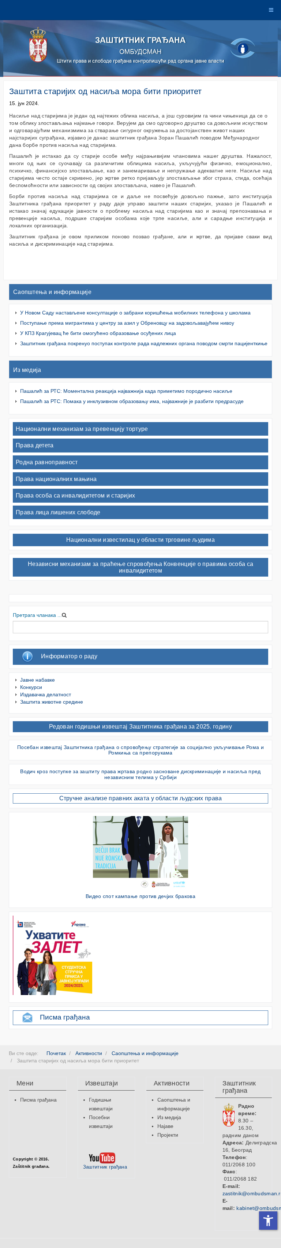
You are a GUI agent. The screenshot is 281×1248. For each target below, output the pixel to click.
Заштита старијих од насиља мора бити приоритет (105, 91)
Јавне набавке (37, 680)
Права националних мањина (56, 479)
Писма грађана (65, 1017)
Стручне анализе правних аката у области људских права (140, 798)
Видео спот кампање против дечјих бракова (140, 896)
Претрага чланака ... (37, 615)
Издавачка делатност (45, 694)
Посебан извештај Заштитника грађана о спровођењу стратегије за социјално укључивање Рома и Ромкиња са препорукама (140, 750)
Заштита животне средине (51, 702)
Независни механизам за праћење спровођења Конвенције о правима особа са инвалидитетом (140, 567)
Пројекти (167, 1135)
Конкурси (31, 687)
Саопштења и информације (52, 292)
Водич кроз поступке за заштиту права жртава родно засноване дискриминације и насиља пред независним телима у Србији (140, 774)
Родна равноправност (47, 462)
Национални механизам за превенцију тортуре (82, 429)
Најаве (165, 1126)
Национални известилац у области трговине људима (140, 540)
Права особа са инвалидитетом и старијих (75, 495)
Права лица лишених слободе (58, 512)
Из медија (27, 370)
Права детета (35, 445)
